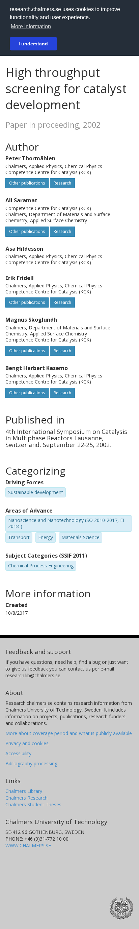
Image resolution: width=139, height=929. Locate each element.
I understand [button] (33, 43)
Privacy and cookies (27, 743)
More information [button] (31, 26)
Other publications (27, 183)
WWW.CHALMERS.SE (28, 845)
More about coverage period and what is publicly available (68, 733)
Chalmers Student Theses (33, 804)
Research (62, 183)
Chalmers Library (23, 791)
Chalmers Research (26, 798)
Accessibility (18, 753)
